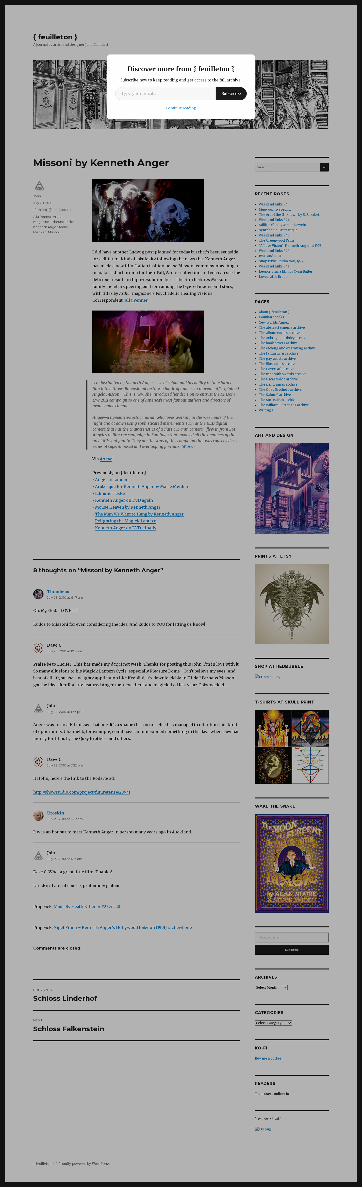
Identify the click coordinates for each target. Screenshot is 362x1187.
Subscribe (231, 93)
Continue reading (181, 108)
